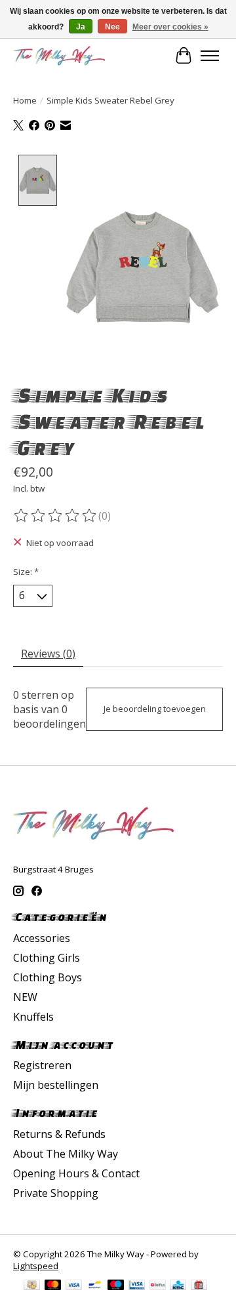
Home (25, 100)
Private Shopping (55, 1193)
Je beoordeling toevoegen (155, 709)
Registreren (42, 1065)
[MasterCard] (53, 1286)
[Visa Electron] (136, 1286)
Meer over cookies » (170, 26)
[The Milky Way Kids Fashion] (59, 55)
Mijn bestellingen (55, 1085)
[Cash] (32, 1286)
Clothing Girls (46, 957)
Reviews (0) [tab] (48, 653)
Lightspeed (35, 1266)
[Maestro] (116, 1286)
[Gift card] (199, 1286)
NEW (25, 997)
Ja (80, 26)
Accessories (41, 938)
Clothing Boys (47, 977)
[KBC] (178, 1286)
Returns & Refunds (59, 1134)
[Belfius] (157, 1286)
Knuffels (33, 1016)
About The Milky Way (65, 1153)
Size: (26, 572)
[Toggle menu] (210, 56)
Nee (112, 26)
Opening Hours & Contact (76, 1173)
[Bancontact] (95, 1286)
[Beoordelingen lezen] (55, 516)
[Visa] (74, 1286)
